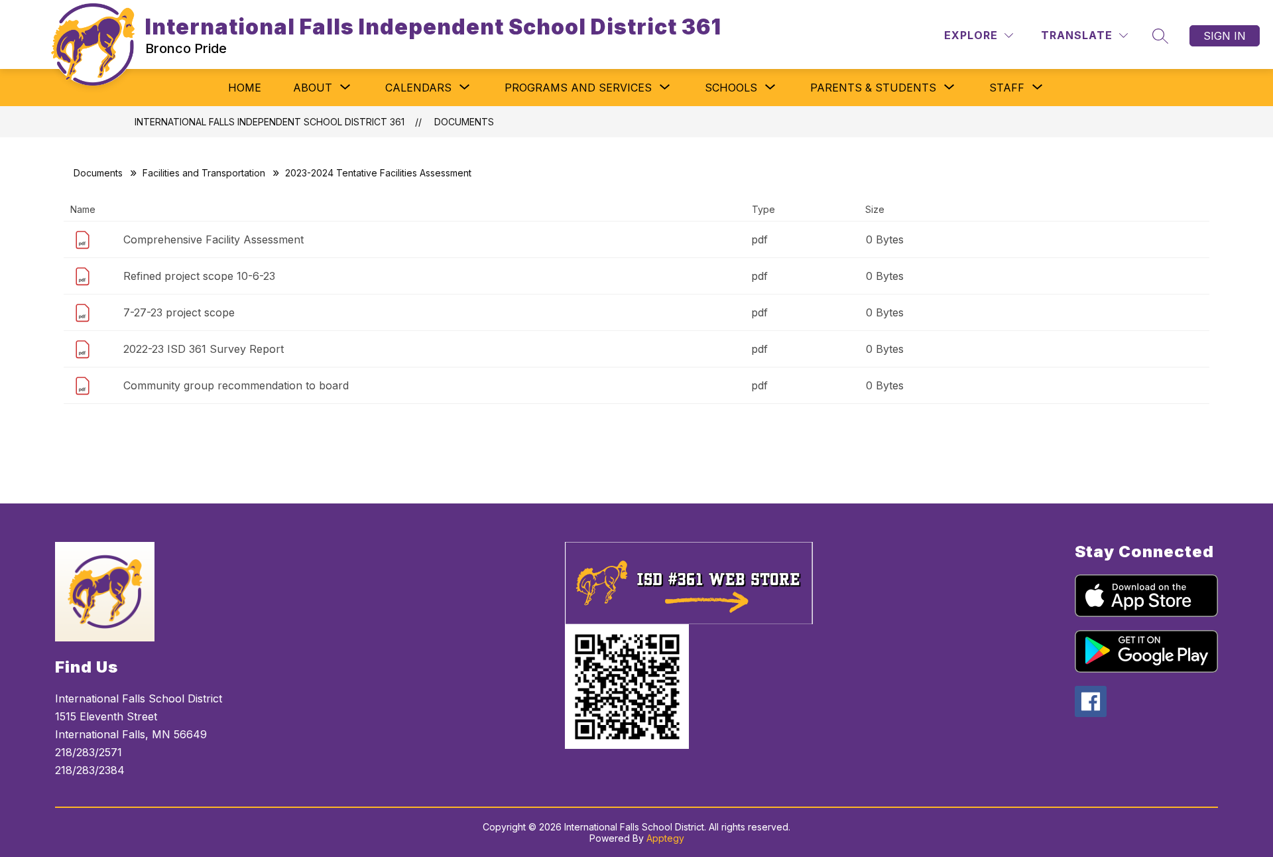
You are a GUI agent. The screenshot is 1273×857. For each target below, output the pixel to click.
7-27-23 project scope (179, 312)
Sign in (1224, 35)
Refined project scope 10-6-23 (199, 276)
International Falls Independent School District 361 (269, 121)
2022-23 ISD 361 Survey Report (203, 349)
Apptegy (665, 838)
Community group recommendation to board (236, 385)
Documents (464, 121)
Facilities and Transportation (204, 172)
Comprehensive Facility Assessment (213, 239)
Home (244, 87)
